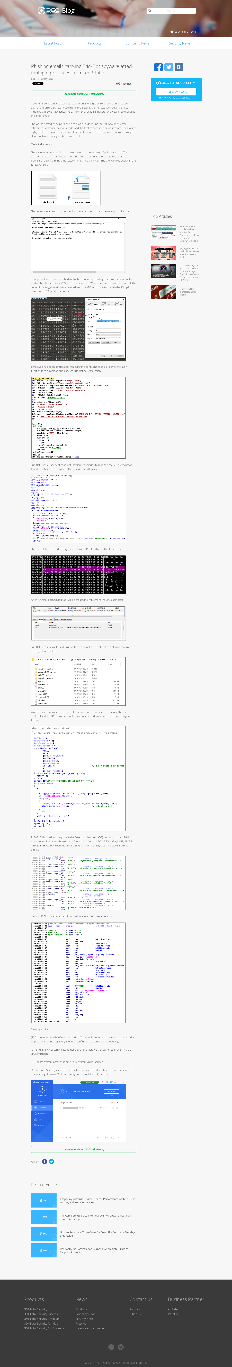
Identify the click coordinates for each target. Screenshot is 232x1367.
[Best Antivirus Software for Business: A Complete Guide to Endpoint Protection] (44, 1250)
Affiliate (173, 1309)
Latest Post (52, 43)
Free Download (176, 91)
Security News (179, 43)
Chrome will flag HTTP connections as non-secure (190, 292)
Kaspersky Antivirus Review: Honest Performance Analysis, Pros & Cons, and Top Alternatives (97, 1200)
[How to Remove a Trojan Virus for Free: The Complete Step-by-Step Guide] (44, 1234)
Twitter (168, 67)
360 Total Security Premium (41, 1319)
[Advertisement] (176, 159)
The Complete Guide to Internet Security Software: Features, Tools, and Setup (95, 1217)
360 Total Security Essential (41, 1314)
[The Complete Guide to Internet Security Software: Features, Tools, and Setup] (44, 1217)
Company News (137, 43)
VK (179, 67)
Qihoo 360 (135, 1314)
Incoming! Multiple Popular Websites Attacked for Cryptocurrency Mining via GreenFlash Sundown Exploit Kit (190, 233)
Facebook (158, 67)
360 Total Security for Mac (41, 1323)
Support (134, 1309)
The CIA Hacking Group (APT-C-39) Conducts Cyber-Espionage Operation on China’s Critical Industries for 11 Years (190, 272)
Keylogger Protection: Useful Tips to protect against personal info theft (189, 252)
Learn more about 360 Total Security (84, 93)
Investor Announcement (91, 1328)
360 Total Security (35, 1309)
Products (95, 43)
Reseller (173, 1314)
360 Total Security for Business (44, 1328)
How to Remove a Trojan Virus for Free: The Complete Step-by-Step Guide (97, 1233)
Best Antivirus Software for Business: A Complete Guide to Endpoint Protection (94, 1250)
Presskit (81, 1323)
